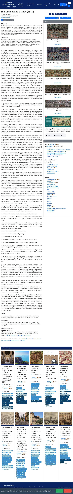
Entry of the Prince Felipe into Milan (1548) (35, 370)
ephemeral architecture (36, 397)
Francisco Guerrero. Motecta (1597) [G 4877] (51, 461)
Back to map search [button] (51, 18)
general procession (50, 393)
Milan (33, 377)
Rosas (19, 381)
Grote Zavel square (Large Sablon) (56, 153)
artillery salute (20, 389)
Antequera (6, 387)
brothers (62, 461)
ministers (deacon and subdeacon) (56, 208)
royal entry (48, 387)
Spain (5, 388)
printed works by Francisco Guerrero (51, 452)
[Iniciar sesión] (66, 4)
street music (50, 169)
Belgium (52, 144)
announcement (64, 448)
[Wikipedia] (55, 144)
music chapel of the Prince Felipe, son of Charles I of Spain (22, 402)
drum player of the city (53, 188)
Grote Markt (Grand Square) (54, 155)
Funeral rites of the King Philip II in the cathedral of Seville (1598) (50, 431)
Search (62, 3)
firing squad (50, 184)
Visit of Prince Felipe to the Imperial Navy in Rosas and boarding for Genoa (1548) (21, 371)
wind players (50, 210)
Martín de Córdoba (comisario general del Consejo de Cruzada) (65, 459)
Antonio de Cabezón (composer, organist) (22, 400)
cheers (33, 465)
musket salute (51, 173)
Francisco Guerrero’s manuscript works (51, 450)
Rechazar (67, 491)
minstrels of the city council (65, 400)
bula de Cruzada (64, 444)
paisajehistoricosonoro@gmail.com (36, 487)
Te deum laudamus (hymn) (22, 469)
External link (57, 44)
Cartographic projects (47, 4)
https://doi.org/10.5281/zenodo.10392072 (18, 335)
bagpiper (49, 203)
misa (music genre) (50, 463)
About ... (56, 4)
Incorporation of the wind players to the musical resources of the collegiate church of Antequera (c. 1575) (7, 374)
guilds (48, 194)
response (33, 395)
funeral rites (48, 446)
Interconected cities (30, 4)
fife (48, 189)
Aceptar (59, 491)
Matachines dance (35, 456)
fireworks (4, 452)
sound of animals (35, 389)
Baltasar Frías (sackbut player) (7, 408)
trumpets (62, 397)
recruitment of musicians (7, 393)
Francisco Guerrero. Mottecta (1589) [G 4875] (51, 459)
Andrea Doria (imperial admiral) (22, 395)
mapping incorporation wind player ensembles (7, 395)
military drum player (52, 186)
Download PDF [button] (66, 18)
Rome (4, 444)
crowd (62, 402)
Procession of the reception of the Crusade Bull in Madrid (65, 431)
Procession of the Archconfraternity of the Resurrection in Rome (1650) (7, 433)
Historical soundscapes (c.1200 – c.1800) (10, 4)
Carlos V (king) (51, 191)
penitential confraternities (7, 467)
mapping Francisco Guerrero (51, 448)
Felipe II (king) (51, 179)
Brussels (49, 146)
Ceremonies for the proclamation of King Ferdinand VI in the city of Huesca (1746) (36, 433)
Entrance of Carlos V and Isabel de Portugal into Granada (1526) (50, 371)
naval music (19, 387)
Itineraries (39, 4)
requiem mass (49, 454)
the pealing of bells (21, 461)
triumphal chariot (51, 196)
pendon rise (63, 385)
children (49, 205)
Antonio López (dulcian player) (7, 406)
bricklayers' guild (35, 467)
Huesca (34, 444)
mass (18, 465)
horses (49, 198)
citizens (49, 181)
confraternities (51, 193)
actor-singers (50, 212)
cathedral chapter (49, 402)
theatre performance (52, 171)
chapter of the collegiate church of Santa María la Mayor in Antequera (7, 399)
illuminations (5, 456)
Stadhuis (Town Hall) (52, 156)
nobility (47, 404)
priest (48, 206)
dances (49, 168)
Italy (33, 379)
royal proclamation (21, 467)
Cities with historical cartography (21, 4)
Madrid (63, 379)
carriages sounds (35, 385)
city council (50, 182)
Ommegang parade (52, 164)
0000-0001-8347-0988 (5, 17)
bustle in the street (52, 166)
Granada (49, 381)
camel (48, 200)
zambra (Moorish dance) (51, 391)
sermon (62, 452)
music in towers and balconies (7, 465)
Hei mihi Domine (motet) (51, 456)
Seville (48, 440)
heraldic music (34, 387)
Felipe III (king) (5, 404)
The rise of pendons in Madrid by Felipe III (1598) (64, 370)
